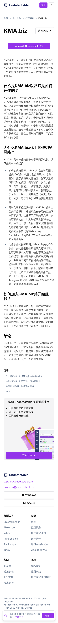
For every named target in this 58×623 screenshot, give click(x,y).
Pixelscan (9, 527)
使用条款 (36, 571)
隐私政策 (36, 565)
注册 (43, 5)
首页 (6, 18)
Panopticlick (11, 538)
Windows (30, 494)
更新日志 (36, 527)
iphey (7, 549)
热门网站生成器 (39, 544)
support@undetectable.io (18, 481)
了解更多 (19, 617)
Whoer (7, 533)
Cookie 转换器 (39, 549)
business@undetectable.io (19, 487)
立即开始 (27, 455)
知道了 (48, 615)
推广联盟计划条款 (41, 577)
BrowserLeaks (12, 521)
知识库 (7, 565)
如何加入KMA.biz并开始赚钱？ (21, 386)
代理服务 (29, 18)
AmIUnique (10, 544)
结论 (8, 391)
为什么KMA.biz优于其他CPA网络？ (23, 381)
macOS (31, 502)
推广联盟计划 (38, 533)
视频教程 (9, 571)
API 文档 (8, 577)
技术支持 (9, 582)
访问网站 (43, 30)
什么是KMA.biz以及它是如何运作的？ (24, 376)
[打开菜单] (51, 5)
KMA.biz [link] (42, 18)
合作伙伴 (16, 18)
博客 (33, 521)
